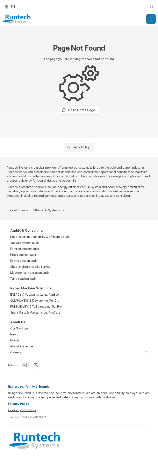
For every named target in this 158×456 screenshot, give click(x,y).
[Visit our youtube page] (36, 365)
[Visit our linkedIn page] (25, 365)
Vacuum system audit (24, 242)
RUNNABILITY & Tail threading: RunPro (36, 306)
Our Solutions (19, 328)
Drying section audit (23, 260)
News (14, 334)
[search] (151, 6)
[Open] (151, 19)
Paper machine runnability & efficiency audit (40, 236)
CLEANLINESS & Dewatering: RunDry (34, 300)
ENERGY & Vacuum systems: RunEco (34, 294)
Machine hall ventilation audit (29, 272)
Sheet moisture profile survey (30, 266)
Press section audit (23, 254)
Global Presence (21, 346)
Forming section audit (24, 248)
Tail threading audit (23, 278)
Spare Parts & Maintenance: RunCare (35, 312)
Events (14, 340)
